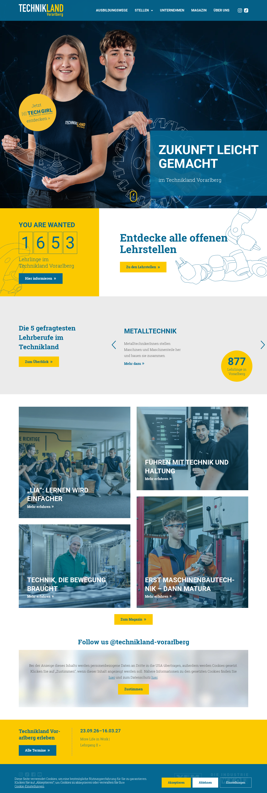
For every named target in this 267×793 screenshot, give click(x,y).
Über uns (221, 10)
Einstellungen (235, 782)
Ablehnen (205, 782)
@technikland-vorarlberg (149, 641)
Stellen (142, 10)
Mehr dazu (132, 363)
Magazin (199, 10)
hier (112, 677)
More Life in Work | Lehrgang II (95, 742)
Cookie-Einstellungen (29, 786)
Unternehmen (172, 10)
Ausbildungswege (112, 10)
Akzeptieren (176, 782)
